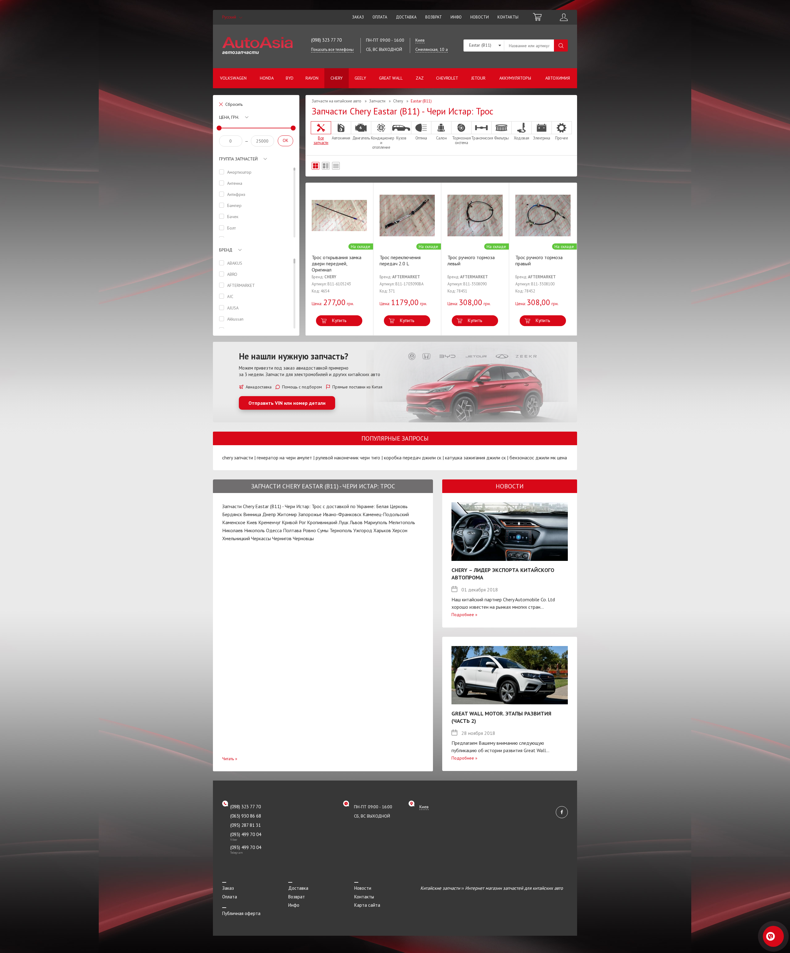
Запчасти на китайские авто (336, 101)
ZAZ (420, 78)
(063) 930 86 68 (245, 816)
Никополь (254, 530)
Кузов (401, 137)
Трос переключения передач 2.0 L (400, 260)
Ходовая (521, 137)
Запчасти (377, 101)
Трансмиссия (481, 137)
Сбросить (234, 104)
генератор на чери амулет (284, 457)
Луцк (343, 522)
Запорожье (310, 514)
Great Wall (391, 78)
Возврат (433, 17)
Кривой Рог (294, 522)
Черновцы (303, 538)
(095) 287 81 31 (245, 825)
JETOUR (478, 78)
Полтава (292, 530)
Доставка (406, 17)
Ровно (309, 530)
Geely (360, 78)
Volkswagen (233, 78)
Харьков (382, 530)
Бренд (225, 250)
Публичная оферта (241, 913)
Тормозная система (461, 140)
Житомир (287, 514)
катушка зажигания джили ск (475, 457)
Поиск (561, 45)
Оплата (379, 17)
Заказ (358, 17)
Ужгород (362, 530)
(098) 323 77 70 (326, 40)
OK (285, 140)
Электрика (541, 137)
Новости (479, 17)
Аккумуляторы (515, 78)
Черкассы (261, 538)
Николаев (232, 530)
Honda (267, 78)
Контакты (507, 17)
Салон (441, 137)
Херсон (399, 530)
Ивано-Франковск (342, 514)
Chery (337, 78)
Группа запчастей (238, 159)
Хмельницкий (236, 538)
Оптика (421, 137)
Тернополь (341, 530)
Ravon (312, 78)
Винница (252, 514)
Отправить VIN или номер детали (287, 403)
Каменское (233, 522)
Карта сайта (367, 905)
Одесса (274, 530)
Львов (356, 522)
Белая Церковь (392, 506)
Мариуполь (375, 522)
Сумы (322, 530)
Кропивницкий (322, 522)
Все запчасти (321, 140)
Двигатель (361, 137)
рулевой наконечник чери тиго (348, 457)
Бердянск (232, 514)
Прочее (561, 137)
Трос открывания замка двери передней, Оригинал (336, 263)
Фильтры (501, 137)
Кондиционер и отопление (381, 142)
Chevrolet (447, 78)
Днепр (269, 514)
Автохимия (557, 78)
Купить (339, 320)
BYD (289, 78)
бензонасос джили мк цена (538, 457)
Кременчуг (269, 522)
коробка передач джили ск (412, 457)
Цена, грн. (229, 117)
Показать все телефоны (332, 49)
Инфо (456, 17)
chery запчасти (237, 457)
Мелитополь (402, 522)
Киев (252, 522)
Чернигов (282, 538)
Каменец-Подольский (386, 514)
